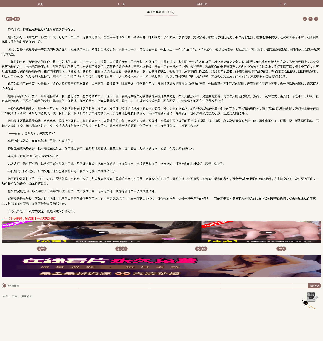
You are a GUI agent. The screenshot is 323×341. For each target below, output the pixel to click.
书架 (14, 296)
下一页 (283, 4)
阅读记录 (26, 296)
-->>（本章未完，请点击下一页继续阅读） (30, 218)
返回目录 (202, 4)
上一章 (121, 4)
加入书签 (201, 248)
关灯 (17, 19)
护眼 (9, 19)
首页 (40, 4)
